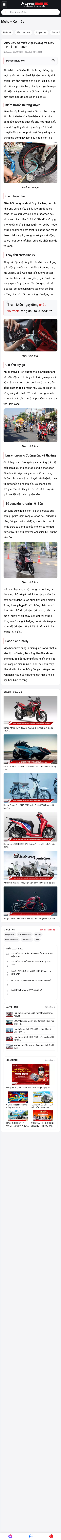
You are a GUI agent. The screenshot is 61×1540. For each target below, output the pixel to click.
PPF (37, 940)
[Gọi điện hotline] (51, 1536)
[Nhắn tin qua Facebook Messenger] (10, 1536)
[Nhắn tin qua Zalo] (31, 1536)
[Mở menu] (4, 4)
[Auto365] (34, 4)
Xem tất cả (49, 1007)
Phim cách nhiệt (11, 940)
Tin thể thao (26, 940)
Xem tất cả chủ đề (47, 930)
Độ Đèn (38, 934)
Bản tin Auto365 (24, 934)
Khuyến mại (9, 934)
